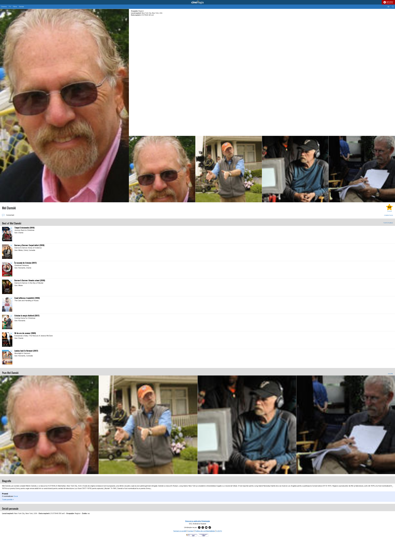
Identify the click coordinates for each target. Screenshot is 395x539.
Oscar (15, 496)
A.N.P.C (219, 531)
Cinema (4, 7)
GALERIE (390, 373)
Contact (191, 531)
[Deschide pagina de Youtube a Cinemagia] (206, 527)
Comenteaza (388, 215)
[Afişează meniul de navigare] (388, 7)
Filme (15, 7)
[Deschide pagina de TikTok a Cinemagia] (210, 527)
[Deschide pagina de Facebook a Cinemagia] (199, 527)
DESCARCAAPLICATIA (389, 2)
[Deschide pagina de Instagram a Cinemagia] (203, 527)
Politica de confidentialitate (205, 531)
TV (10, 7)
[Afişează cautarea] (393, 7)
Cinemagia (197, 2)
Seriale (21, 7)
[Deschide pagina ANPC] (191, 535)
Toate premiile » (8, 499)
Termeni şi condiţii (179, 531)
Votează (389, 211)
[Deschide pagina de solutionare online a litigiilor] (203, 535)
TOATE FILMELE (388, 223)
